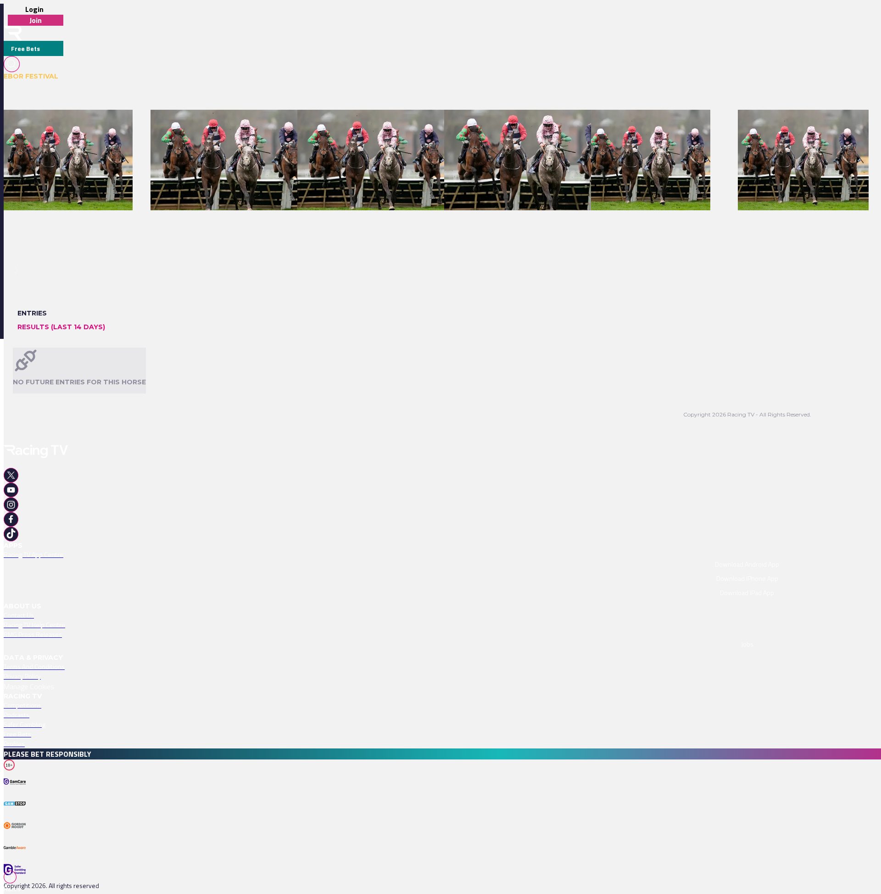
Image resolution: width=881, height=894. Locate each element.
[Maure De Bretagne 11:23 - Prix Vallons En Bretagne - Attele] (533, 126)
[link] (68, 126)
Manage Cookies (29, 686)
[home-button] (13, 33)
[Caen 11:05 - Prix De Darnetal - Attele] (646, 126)
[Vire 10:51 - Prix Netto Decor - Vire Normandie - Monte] (231, 126)
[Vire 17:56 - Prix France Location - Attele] (63, 126)
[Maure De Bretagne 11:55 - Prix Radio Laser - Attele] (373, 126)
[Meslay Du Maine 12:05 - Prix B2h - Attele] (798, 126)
